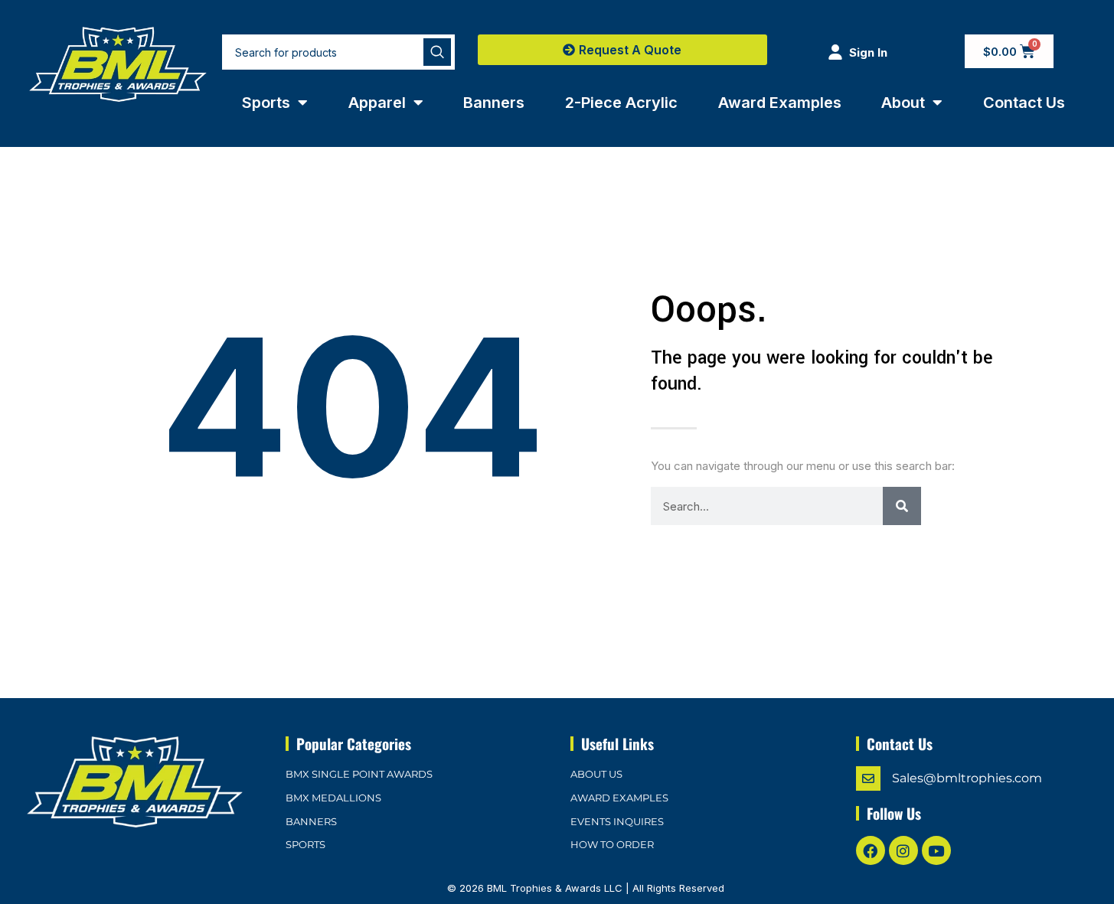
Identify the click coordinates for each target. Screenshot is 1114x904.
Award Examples (779, 102)
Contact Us (1024, 102)
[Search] (902, 506)
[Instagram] (903, 850)
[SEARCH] (437, 52)
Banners (493, 102)
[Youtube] (936, 850)
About (903, 102)
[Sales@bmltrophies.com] (868, 778)
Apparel (377, 102)
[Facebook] (870, 850)
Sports (266, 102)
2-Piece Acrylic (621, 102)
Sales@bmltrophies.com (967, 778)
